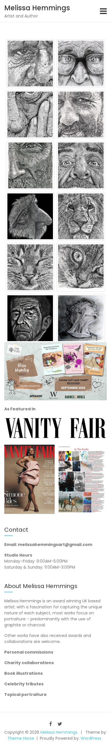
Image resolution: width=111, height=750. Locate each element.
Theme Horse (20, 738)
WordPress (91, 738)
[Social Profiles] (50, 723)
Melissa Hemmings (37, 8)
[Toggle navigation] (103, 11)
